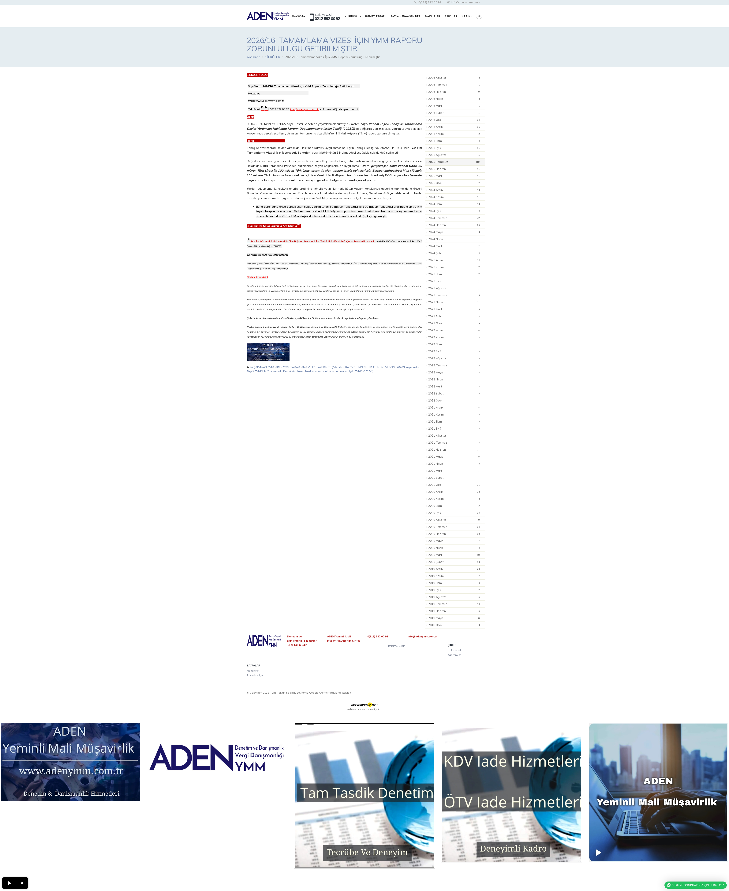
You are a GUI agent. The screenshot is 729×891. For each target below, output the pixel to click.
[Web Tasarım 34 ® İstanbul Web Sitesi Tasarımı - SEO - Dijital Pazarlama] (364, 704)
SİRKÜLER (451, 16)
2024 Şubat (454, 253)
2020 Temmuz (454, 527)
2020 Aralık (454, 491)
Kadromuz (454, 655)
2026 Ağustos (454, 77)
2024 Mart (454, 246)
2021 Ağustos (454, 435)
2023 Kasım (454, 267)
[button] (9, 883)
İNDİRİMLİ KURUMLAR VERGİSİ (376, 367)
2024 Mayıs (454, 232)
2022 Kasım (454, 337)
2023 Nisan (454, 302)
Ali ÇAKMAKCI (258, 367)
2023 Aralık (454, 260)
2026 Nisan (454, 99)
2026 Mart (454, 106)
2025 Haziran (454, 169)
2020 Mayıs (454, 541)
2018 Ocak (454, 625)
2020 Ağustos (454, 520)
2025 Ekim (454, 141)
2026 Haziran (454, 92)
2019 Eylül (454, 590)
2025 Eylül (454, 148)
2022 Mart (454, 386)
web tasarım (354, 709)
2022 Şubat (454, 393)
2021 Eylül (454, 428)
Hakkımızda (455, 650)
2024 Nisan (454, 239)
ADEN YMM (282, 367)
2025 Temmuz (454, 162)
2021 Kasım (454, 414)
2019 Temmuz (454, 604)
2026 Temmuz (454, 84)
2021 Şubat (454, 477)
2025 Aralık (454, 127)
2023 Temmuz (454, 295)
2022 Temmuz (454, 365)
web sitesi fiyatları (372, 709)
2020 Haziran (454, 534)
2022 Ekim (454, 344)
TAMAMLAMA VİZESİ (303, 367)
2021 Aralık (454, 407)
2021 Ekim (454, 421)
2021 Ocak (454, 484)
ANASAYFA (298, 16)
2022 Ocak (454, 400)
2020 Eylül (454, 513)
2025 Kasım (454, 134)
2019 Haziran (454, 611)
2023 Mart (454, 309)
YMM (271, 367)
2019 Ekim (454, 583)
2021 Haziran (454, 449)
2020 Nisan (454, 548)
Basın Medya (255, 675)
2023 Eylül (454, 281)
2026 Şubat (454, 113)
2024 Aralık (454, 190)
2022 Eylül (454, 351)
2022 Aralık (454, 330)
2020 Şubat (454, 562)
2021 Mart (454, 470)
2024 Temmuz (454, 218)
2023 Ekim (454, 274)
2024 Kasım (454, 197)
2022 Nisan (454, 379)
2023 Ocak (454, 323)
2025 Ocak (454, 183)
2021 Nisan (454, 463)
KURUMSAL (352, 16)
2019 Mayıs (454, 618)
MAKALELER (432, 16)
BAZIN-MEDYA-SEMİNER (405, 16)
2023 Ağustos (454, 288)
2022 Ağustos (454, 358)
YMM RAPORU (347, 367)
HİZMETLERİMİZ (374, 16)
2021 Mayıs (454, 456)
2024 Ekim (454, 204)
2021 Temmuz (454, 442)
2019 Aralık (454, 569)
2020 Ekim (454, 506)
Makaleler (253, 670)
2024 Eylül (454, 211)
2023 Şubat (454, 316)
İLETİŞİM (467, 16)
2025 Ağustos (454, 155)
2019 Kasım (454, 576)
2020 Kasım (454, 498)
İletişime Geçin (396, 645)
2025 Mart (454, 176)
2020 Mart (454, 555)
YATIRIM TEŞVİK (327, 367)
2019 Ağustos (454, 597)
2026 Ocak (454, 120)
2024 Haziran (454, 225)
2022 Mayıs (454, 372)
